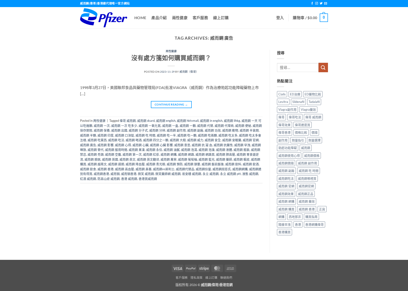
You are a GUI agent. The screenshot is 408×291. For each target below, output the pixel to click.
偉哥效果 (284, 125)
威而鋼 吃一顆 (186, 135)
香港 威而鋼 (129, 179)
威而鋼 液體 (224, 150)
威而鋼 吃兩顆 (207, 135)
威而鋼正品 (305, 194)
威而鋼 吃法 (116, 140)
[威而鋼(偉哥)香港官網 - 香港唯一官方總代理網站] (103, 17)
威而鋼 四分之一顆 (155, 140)
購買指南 (311, 217)
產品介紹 (159, 17)
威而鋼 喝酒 (134, 140)
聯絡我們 (226, 277)
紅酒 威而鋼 (88, 179)
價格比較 (301, 132)
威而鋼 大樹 (178, 140)
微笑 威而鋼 (146, 174)
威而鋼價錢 (286, 163)
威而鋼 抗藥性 (223, 145)
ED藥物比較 (313, 94)
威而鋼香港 (101, 174)
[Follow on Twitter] (321, 3)
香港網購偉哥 (314, 224)
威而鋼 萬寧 (169, 159)
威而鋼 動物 (230, 130)
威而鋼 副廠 (195, 130)
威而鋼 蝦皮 (242, 159)
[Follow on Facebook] (312, 3)
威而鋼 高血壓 (124, 169)
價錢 (314, 132)
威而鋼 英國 (110, 159)
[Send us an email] (325, 3)
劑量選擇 (314, 140)
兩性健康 (179, 17)
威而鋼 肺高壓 (225, 154)
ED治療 (295, 94)
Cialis (282, 94)
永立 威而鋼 (211, 174)
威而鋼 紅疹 (151, 154)
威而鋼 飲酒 (251, 164)
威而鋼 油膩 (172, 150)
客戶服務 (200, 17)
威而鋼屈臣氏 (221, 169)
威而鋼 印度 (106, 135)
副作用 (283, 140)
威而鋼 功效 (213, 130)
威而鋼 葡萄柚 (187, 159)
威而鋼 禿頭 (96, 154)
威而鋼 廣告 (88, 145)
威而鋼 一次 (102, 125)
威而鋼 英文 (127, 159)
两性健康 (171, 51)
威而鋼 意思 (182, 145)
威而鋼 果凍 (137, 150)
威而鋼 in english (211, 120)
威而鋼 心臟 (140, 145)
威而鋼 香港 (106, 169)
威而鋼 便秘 (243, 125)
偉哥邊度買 (302, 125)
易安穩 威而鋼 (191, 174)
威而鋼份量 (203, 169)
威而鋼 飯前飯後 (213, 164)
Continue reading (171, 104)
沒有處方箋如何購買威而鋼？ (171, 57)
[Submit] (323, 67)
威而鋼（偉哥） (189, 71)
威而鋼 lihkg (232, 120)
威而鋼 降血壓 (135, 164)
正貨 (322, 209)
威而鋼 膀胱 (93, 159)
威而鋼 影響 (106, 145)
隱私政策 (196, 277)
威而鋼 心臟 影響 (161, 145)
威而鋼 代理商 (224, 125)
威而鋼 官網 (251, 140)
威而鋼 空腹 (113, 154)
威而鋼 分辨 (157, 130)
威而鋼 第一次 (132, 154)
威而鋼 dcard (146, 120)
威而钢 (115, 174)
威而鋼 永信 (154, 150)
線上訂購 (221, 17)
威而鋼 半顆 (88, 135)
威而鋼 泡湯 (189, 150)
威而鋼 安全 (213, 140)
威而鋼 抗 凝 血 (202, 145)
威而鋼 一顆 (188, 125)
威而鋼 (305, 148)
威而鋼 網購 (169, 154)
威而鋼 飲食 (88, 169)
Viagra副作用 (287, 109)
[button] (280, 17)
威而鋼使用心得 (289, 155)
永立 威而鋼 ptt (230, 174)
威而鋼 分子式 (138, 130)
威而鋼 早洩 (242, 145)
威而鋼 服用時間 (116, 150)
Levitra (283, 102)
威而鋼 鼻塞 (144, 169)
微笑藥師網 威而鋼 (168, 174)
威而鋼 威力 (195, 140)
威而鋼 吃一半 (166, 135)
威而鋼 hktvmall (188, 120)
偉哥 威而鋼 (128, 120)
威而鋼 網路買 (205, 154)
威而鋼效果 (286, 194)
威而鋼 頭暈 (192, 164)
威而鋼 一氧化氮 (150, 125)
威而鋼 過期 (116, 164)
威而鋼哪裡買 (307, 178)
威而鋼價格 (311, 155)
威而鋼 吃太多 (228, 135)
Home (140, 17)
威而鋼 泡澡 (207, 150)
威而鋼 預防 (175, 164)
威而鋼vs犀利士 (163, 169)
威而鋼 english (165, 120)
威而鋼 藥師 (224, 159)
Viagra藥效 (308, 109)
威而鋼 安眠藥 (231, 140)
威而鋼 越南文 (97, 164)
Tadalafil (314, 102)
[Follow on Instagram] (316, 3)
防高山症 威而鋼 (109, 179)
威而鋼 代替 (205, 125)
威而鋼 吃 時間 (145, 135)
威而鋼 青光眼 (155, 164)
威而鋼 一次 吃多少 (124, 125)
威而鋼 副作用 (176, 130)
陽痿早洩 (284, 224)
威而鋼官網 (306, 186)
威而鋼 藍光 (207, 159)
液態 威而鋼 (250, 174)
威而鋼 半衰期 (249, 130)
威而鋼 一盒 (170, 125)
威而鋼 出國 (119, 130)
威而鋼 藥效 (307, 201)
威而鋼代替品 (185, 169)
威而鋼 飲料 (233, 164)
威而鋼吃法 (286, 178)
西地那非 (295, 217)
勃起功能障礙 (287, 148)
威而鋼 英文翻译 (148, 159)
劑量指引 (298, 140)
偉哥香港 (284, 132)
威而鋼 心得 (123, 145)
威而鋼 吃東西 (97, 140)
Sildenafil (298, 102)
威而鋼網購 (240, 169)
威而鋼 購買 (286, 209)
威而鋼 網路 (186, 154)
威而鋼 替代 (96, 150)
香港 (298, 224)
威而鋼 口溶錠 (124, 135)
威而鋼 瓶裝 (242, 150)
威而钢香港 (128, 174)
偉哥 (281, 117)
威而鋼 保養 (102, 130)
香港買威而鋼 (148, 179)
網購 (281, 217)
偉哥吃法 (295, 117)
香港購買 (284, 232)
